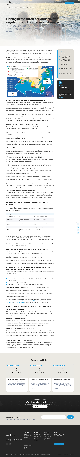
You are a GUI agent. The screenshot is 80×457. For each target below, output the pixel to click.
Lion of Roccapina (20, 302)
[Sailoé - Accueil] (12, 3)
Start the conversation (40, 406)
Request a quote (69, 2)
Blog (39, 2)
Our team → (61, 97)
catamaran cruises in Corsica (31, 300)
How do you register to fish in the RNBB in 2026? (66, 57)
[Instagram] (10, 444)
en (63, 2)
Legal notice (60, 454)
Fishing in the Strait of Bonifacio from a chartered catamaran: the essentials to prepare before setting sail (66, 70)
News (45, 444)
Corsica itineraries (47, 441)
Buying (30, 2)
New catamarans (37, 434)
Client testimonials (47, 436)
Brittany (25, 434)
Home (7, 7)
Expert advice (46, 434)
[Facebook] (7, 444)
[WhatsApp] (78, 230)
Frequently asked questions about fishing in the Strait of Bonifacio (66, 74)
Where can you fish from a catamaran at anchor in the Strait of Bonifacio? (65, 63)
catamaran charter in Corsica (18, 300)
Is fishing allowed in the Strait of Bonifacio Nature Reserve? (66, 54)
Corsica (25, 440)
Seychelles (26, 437)
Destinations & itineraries (15, 7)
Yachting (49, 2)
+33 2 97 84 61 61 (57, 438)
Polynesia (26, 447)
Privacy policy (69, 420)
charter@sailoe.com (58, 440)
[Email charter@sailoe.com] (78, 227)
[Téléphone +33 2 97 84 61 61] (78, 224)
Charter (34, 2)
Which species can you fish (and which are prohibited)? (66, 60)
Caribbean (26, 444)
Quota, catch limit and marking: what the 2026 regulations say (66, 66)
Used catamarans (37, 436)
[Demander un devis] (78, 233)
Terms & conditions (65, 454)
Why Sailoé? (36, 438)
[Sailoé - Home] (14, 434)
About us (43, 2)
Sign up (70, 417)
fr (61, 2)
